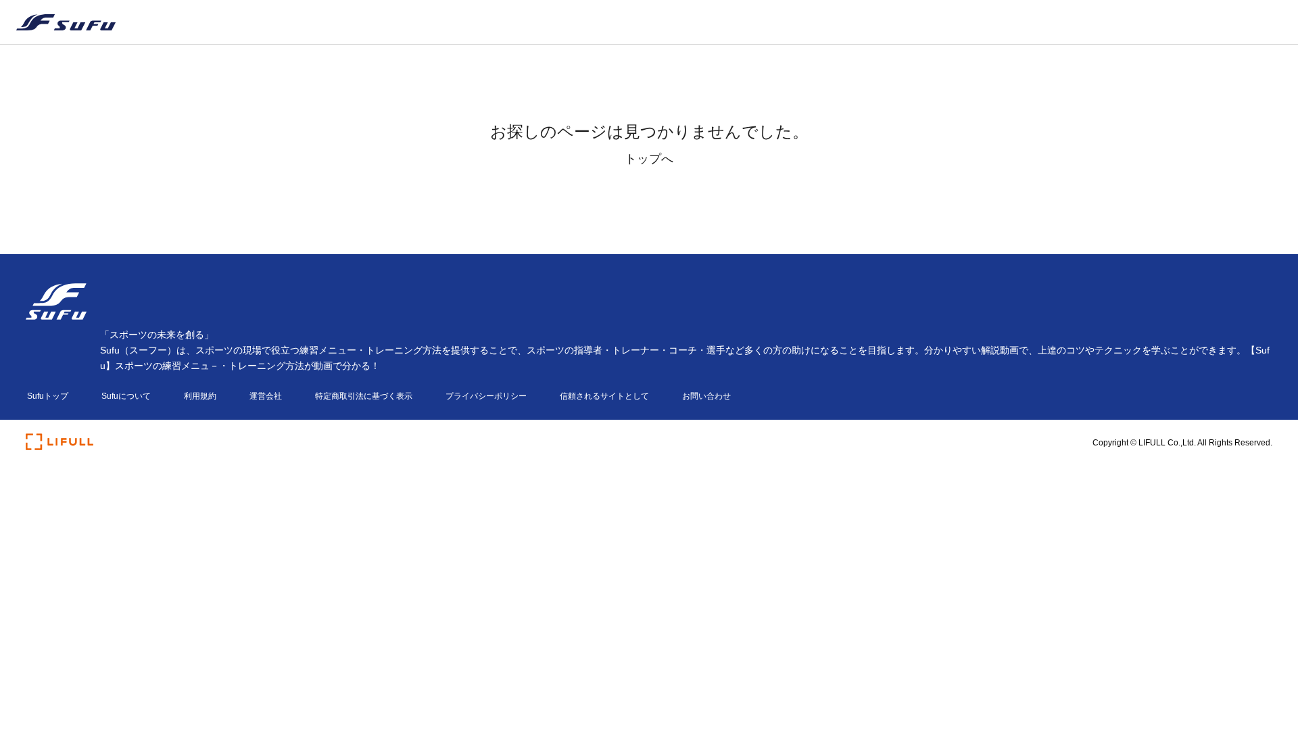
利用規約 (200, 396)
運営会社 (265, 396)
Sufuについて (126, 396)
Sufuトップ (47, 396)
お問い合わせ (706, 396)
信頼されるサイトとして (604, 396)
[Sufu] (58, 22)
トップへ (649, 159)
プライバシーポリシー (486, 396)
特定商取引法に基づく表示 (363, 396)
